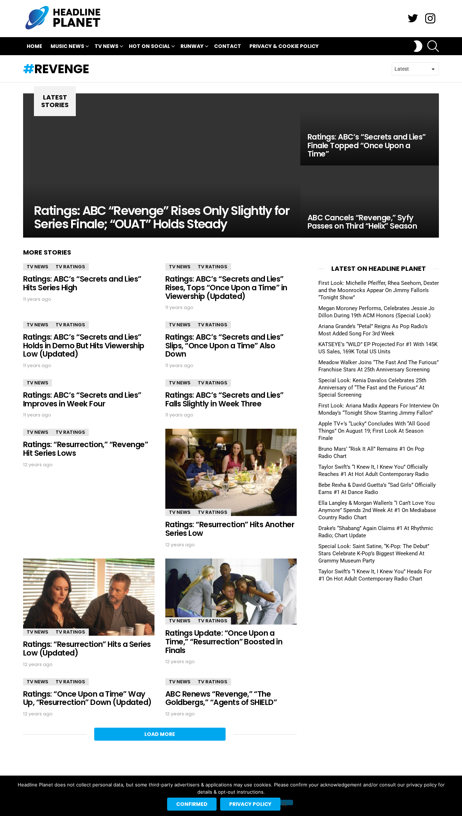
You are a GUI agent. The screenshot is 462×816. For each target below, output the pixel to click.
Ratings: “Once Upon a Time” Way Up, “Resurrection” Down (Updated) (87, 698)
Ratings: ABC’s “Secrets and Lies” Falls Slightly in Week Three (224, 399)
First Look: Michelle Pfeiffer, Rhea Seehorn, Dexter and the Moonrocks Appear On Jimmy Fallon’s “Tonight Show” (378, 290)
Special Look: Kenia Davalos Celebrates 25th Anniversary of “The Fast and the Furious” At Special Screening (372, 387)
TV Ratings (70, 266)
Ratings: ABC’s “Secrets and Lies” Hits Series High (82, 283)
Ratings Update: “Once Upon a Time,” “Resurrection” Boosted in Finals (223, 641)
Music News (67, 46)
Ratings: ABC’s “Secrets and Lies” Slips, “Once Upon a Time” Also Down (224, 345)
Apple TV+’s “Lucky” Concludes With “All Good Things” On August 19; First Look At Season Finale (374, 430)
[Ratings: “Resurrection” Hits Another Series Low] (231, 472)
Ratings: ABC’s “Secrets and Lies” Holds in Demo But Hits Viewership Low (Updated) (83, 345)
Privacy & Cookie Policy (284, 46)
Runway (192, 46)
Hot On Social (149, 46)
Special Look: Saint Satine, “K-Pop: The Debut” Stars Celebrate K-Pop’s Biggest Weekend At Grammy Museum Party (373, 553)
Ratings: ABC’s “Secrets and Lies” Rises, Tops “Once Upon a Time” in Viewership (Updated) (226, 287)
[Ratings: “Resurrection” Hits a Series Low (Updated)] (88, 597)
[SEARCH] (433, 46)
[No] (284, 802)
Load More (159, 734)
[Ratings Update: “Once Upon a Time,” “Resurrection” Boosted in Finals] (231, 592)
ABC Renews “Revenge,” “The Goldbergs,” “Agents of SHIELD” (221, 698)
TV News (106, 46)
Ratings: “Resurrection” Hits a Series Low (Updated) (87, 648)
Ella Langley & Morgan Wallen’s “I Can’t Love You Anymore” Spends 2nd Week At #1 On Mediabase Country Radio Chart (377, 510)
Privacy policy (250, 804)
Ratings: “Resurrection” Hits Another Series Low (229, 528)
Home (34, 46)
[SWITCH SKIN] (418, 46)
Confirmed (192, 804)
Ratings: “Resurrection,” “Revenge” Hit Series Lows (85, 448)
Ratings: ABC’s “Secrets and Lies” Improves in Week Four (82, 399)
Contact (227, 46)
